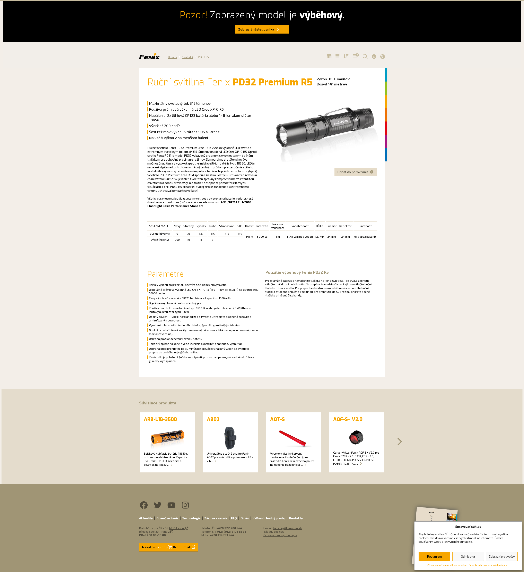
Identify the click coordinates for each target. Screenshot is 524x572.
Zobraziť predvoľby (502, 556)
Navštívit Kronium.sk (166, 547)
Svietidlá (187, 57)
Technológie (191, 518)
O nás (245, 518)
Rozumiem (434, 556)
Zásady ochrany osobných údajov (488, 564)
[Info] (374, 56)
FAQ (234, 518)
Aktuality (146, 518)
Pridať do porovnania (353, 172)
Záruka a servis (215, 518)
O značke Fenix (167, 518)
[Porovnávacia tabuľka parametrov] (337, 56)
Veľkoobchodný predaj (269, 518)
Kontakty (296, 518)
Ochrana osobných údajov (280, 535)
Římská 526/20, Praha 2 (154, 531)
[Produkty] (329, 56)
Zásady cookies (273, 531)
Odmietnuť (468, 556)
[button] (364, 56)
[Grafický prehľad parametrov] (346, 56)
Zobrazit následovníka (256, 29)
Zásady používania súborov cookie (447, 564)
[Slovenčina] (382, 56)
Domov (172, 57)
